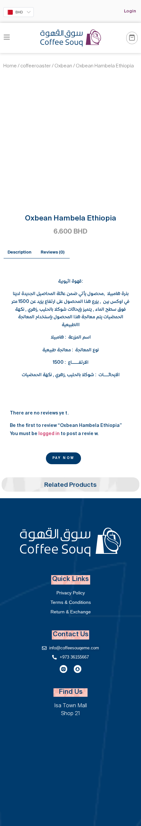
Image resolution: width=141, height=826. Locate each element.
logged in (49, 434)
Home (10, 66)
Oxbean (63, 66)
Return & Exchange (70, 611)
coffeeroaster (35, 66)
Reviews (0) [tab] (53, 252)
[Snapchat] (77, 669)
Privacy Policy (70, 592)
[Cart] (132, 38)
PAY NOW (63, 458)
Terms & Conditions (70, 602)
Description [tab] (19, 252)
